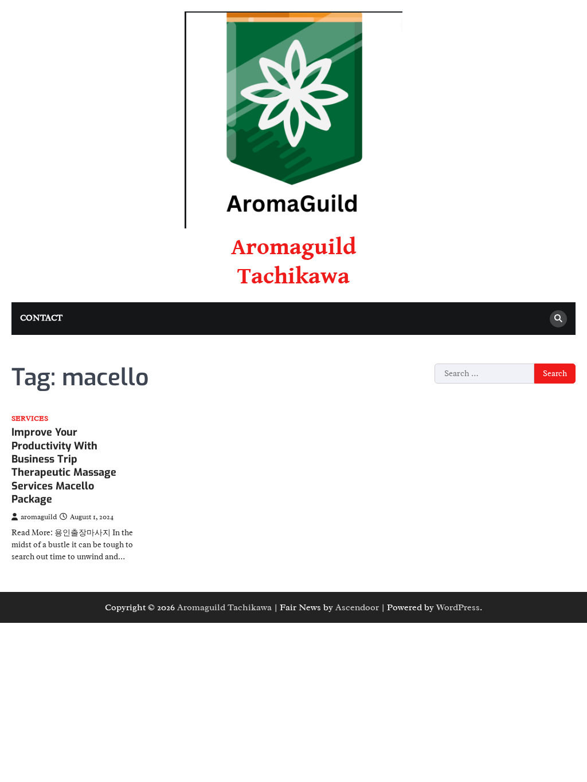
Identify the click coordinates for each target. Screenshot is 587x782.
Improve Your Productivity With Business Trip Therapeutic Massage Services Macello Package (63, 465)
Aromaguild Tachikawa (224, 607)
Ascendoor (357, 607)
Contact (41, 318)
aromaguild (39, 517)
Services (29, 418)
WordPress (458, 607)
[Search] (558, 318)
